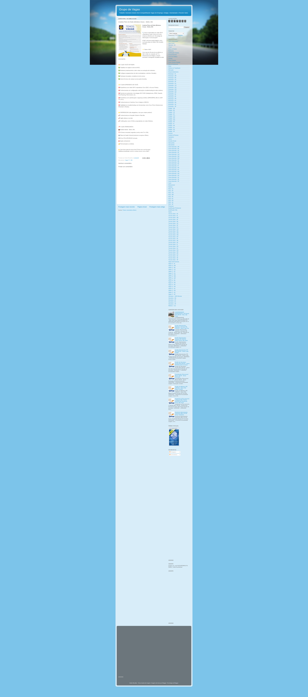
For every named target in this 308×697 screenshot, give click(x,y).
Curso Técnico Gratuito (174, 62)
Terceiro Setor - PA (173, 238)
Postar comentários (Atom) (129, 210)
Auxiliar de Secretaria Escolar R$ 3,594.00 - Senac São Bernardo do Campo (182, 363)
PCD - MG (171, 194)
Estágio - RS (171, 129)
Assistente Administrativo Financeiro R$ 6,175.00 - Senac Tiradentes (181, 413)
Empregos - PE (172, 96)
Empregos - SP (172, 106)
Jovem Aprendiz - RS (173, 175)
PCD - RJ (170, 198)
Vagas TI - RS (171, 290)
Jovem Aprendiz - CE (173, 150)
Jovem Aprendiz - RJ (173, 169)
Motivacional (171, 185)
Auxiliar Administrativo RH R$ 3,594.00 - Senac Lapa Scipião (181, 351)
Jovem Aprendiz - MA (173, 156)
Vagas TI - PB (171, 282)
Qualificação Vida (172, 210)
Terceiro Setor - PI (173, 244)
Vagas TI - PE (171, 284)
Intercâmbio (171, 144)
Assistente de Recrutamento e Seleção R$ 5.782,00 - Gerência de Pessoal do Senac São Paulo (182, 400)
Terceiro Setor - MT (173, 236)
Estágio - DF (171, 114)
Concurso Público (172, 56)
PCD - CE (170, 188)
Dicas (169, 66)
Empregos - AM (172, 75)
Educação (170, 70)
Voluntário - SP (172, 304)
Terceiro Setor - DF (173, 225)
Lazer (169, 183)
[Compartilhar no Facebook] (147, 158)
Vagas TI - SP (171, 294)
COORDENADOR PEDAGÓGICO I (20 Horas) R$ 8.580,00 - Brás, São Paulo (182, 314)
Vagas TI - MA (172, 275)
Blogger (176, 683)
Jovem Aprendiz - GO (173, 154)
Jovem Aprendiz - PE (173, 164)
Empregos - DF (172, 81)
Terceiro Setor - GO (173, 229)
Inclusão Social (172, 141)
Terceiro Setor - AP (173, 219)
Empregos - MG (172, 89)
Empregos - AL (172, 73)
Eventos (170, 133)
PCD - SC (170, 202)
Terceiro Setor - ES (173, 227)
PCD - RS (170, 200)
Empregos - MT (172, 93)
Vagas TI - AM (172, 265)
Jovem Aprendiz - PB (173, 162)
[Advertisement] (179, 483)
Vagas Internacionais (173, 261)
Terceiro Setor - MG (173, 233)
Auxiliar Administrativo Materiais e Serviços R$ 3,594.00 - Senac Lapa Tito (182, 327)
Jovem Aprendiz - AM (173, 146)
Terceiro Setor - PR (173, 246)
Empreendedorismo (173, 72)
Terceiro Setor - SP (173, 259)
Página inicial (142, 207)
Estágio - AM (171, 108)
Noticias (170, 187)
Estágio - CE (171, 112)
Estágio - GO (171, 116)
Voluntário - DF (172, 300)
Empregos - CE (172, 79)
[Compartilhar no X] (146, 158)
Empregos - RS (172, 102)
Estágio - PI (171, 123)
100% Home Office (173, 41)
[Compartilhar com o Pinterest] (149, 158)
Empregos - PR (172, 98)
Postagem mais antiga (157, 207)
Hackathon (171, 137)
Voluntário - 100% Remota (175, 296)
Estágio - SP (171, 131)
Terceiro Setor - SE (173, 257)
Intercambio (171, 142)
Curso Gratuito (172, 60)
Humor (170, 139)
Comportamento (172, 54)
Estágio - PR (171, 125)
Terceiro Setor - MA (173, 231)
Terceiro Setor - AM (173, 217)
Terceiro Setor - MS (173, 234)
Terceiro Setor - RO (173, 250)
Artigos (170, 47)
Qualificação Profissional (174, 208)
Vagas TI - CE (171, 269)
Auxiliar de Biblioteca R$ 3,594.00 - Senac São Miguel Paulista (181, 388)
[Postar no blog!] (144, 158)
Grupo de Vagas (129, 9)
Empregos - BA (172, 77)
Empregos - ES (172, 83)
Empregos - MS (172, 91)
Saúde (170, 212)
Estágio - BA (171, 110)
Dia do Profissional (173, 64)
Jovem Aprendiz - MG (173, 158)
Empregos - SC (172, 104)
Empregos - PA (172, 95)
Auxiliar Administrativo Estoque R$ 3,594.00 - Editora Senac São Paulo (181, 339)
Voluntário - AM (172, 298)
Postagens (173, 452)
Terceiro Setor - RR (173, 252)
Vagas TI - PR (171, 286)
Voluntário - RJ (172, 302)
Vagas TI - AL (171, 263)
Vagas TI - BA (171, 267)
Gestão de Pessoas (173, 135)
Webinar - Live (172, 305)
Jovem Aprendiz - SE (173, 179)
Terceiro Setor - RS (173, 254)
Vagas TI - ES (171, 273)
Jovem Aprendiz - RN (173, 171)
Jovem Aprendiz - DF (173, 152)
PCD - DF (170, 190)
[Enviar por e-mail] (143, 158)
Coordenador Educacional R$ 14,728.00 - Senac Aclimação (181, 376)
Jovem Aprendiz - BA (173, 148)
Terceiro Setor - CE (173, 223)
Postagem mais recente (126, 207)
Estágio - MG (171, 120)
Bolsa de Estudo (172, 49)
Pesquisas (171, 206)
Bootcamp (171, 50)
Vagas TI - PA (171, 280)
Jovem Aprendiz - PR (173, 167)
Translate (180, 35)
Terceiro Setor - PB (173, 240)
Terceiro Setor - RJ (173, 248)
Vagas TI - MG (129, 160)
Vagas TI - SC (171, 292)
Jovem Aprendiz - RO (173, 173)
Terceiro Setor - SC (173, 256)
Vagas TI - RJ (171, 288)
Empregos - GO (172, 85)
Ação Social (171, 43)
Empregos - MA (172, 87)
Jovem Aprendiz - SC (173, 177)
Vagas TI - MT (172, 279)
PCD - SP (170, 204)
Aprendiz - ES (171, 45)
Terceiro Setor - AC (173, 213)
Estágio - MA (171, 118)
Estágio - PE (171, 121)
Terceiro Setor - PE (173, 242)
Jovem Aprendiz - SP (173, 181)
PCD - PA (170, 196)
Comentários (173, 454)
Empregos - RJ (172, 100)
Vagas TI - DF (171, 271)
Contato (170, 58)
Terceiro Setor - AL (173, 215)
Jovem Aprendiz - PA (173, 160)
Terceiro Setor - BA (173, 221)
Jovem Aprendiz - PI (173, 165)
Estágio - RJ (171, 127)
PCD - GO (171, 192)
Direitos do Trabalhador (174, 68)
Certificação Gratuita (173, 52)
